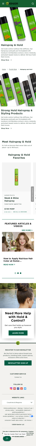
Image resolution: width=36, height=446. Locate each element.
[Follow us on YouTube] (21, 388)
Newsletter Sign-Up (18, 363)
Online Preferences (10, 408)
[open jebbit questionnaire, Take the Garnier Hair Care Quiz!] (7, 438)
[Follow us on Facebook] (18, 388)
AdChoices (26, 435)
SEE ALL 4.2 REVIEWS (20, 211)
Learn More (18, 333)
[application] (18, 402)
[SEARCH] (33, 3)
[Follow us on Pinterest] (14, 388)
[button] (32, 194)
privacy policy (19, 436)
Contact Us (18, 377)
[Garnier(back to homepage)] (11, 3)
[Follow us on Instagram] (11, 388)
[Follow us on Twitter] (25, 388)
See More (26, 230)
